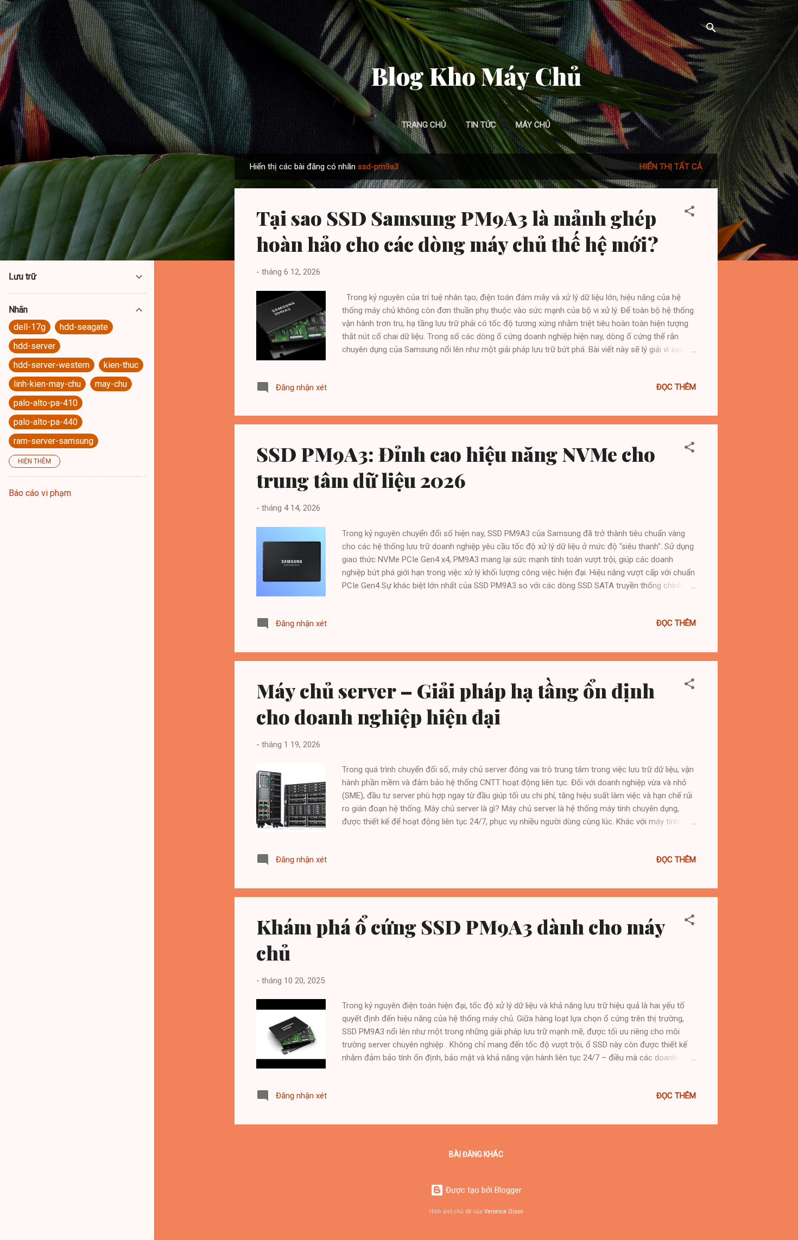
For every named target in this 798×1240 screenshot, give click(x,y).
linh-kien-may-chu (47, 384)
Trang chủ (424, 125)
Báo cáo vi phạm (40, 493)
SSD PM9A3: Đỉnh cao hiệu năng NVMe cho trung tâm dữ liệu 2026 (455, 467)
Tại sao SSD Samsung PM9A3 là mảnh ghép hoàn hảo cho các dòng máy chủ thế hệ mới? (457, 231)
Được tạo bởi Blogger (483, 1190)
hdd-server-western (52, 365)
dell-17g (30, 327)
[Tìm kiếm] (711, 29)
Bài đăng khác (476, 1154)
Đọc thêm (676, 387)
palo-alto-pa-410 (46, 403)
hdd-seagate (84, 327)
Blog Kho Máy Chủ (476, 76)
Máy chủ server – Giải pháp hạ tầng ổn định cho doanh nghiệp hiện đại (455, 703)
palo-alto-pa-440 (46, 422)
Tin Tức (481, 125)
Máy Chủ (533, 125)
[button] (689, 213)
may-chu (111, 384)
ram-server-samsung (53, 441)
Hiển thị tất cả (670, 166)
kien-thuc (121, 365)
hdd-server (34, 346)
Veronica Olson (503, 1211)
